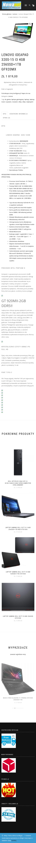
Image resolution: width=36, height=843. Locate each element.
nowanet (15, 102)
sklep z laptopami (27, 102)
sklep (20, 102)
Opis (4, 114)
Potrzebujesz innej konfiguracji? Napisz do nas (15, 93)
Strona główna (6, 14)
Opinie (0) (6, 118)
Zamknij (13, 840)
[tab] (4, 114)
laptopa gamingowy (17, 99)
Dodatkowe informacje (19, 114)
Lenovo (14, 14)
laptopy (26, 99)
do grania (8, 99)
